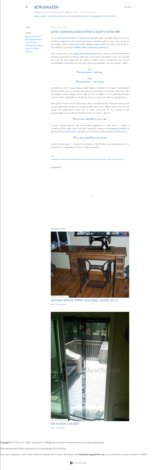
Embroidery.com (73, 131)
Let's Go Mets (31, 43)
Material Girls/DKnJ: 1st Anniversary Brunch (77, 38)
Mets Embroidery (33, 48)
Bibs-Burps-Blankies (33, 40)
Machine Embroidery (34, 45)
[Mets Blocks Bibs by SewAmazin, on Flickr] (81, 138)
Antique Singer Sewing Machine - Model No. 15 (84, 300)
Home (36, 16)
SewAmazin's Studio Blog (103, 16)
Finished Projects (57, 16)
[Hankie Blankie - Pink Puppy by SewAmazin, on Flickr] (90, 72)
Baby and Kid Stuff (33, 37)
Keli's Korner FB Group (78, 16)
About (44, 16)
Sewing (28, 51)
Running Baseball (117, 128)
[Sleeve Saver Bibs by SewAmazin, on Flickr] (81, 119)
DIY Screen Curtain (65, 423)
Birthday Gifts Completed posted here (91, 47)
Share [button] (28, 27)
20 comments (61, 304)
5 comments (60, 428)
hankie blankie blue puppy (85, 53)
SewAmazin (46, 7)
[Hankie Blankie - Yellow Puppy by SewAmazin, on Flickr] (90, 82)
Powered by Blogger (80, 463)
